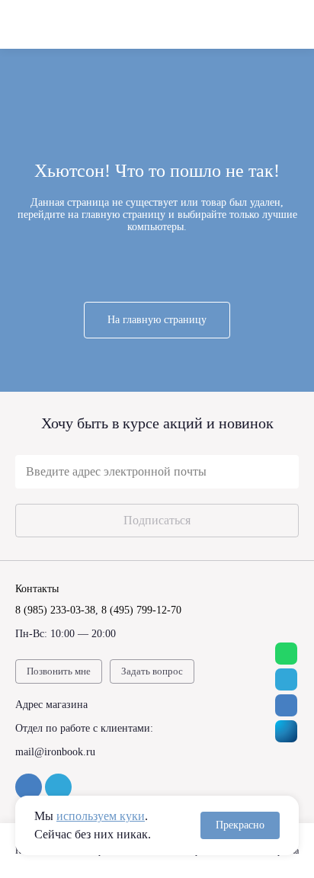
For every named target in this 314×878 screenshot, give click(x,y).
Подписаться (157, 520)
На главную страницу (157, 319)
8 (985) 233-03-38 (55, 610)
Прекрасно (240, 825)
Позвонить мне (59, 671)
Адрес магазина (51, 704)
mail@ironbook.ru (55, 752)
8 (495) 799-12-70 (141, 610)
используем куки (100, 815)
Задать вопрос (152, 671)
